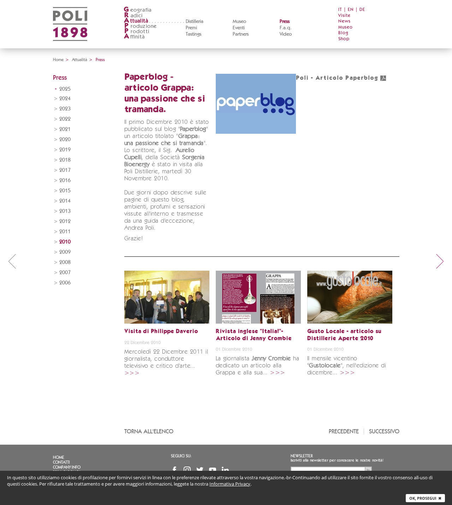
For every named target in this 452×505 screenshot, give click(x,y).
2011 (65, 231)
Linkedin (225, 470)
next (440, 261)
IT (340, 9)
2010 (65, 242)
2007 (65, 272)
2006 (65, 282)
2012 (65, 221)
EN (351, 9)
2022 (65, 119)
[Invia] (368, 470)
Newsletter (302, 456)
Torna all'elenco (148, 431)
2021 (65, 129)
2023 (65, 109)
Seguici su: (181, 456)
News (344, 21)
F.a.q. (286, 27)
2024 (65, 98)
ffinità (134, 37)
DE (362, 9)
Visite (344, 15)
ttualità (136, 21)
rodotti (136, 31)
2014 (65, 201)
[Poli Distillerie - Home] (70, 46)
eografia (137, 10)
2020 (65, 139)
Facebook (174, 470)
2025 (65, 89)
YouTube (212, 470)
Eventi (239, 27)
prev (12, 261)
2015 (65, 190)
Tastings (193, 34)
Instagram (187, 470)
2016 (65, 180)
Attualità (79, 60)
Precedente (344, 431)
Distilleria (194, 21)
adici (133, 15)
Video (286, 34)
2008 (65, 262)
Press (285, 21)
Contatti (61, 462)
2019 (65, 149)
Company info (67, 467)
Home (58, 60)
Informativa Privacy (229, 484)
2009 (65, 252)
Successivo (384, 431)
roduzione (140, 26)
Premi (191, 27)
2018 (65, 160)
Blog (343, 33)
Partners (241, 34)
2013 (65, 211)
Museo (239, 21)
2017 (65, 170)
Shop (344, 39)
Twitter (199, 470)
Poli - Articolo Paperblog (337, 78)
